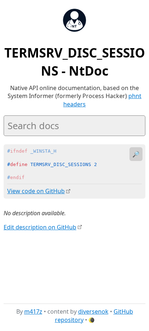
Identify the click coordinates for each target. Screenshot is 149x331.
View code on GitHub (36, 191)
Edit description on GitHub (40, 227)
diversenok (93, 311)
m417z (33, 311)
